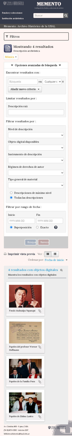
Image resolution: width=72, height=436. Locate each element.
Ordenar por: (36, 259)
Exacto (44, 227)
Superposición (22, 227)
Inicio (11, 215)
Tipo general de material (22, 179)
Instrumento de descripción (25, 154)
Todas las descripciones (28, 197)
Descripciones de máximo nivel (32, 193)
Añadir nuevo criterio (23, 89)
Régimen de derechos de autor (26, 167)
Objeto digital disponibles (23, 141)
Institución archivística (13, 18)
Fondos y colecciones (12, 13)
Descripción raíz (18, 106)
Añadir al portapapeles (40, 311)
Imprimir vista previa (21, 254)
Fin (38, 215)
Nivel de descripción (20, 129)
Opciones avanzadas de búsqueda (36, 65)
